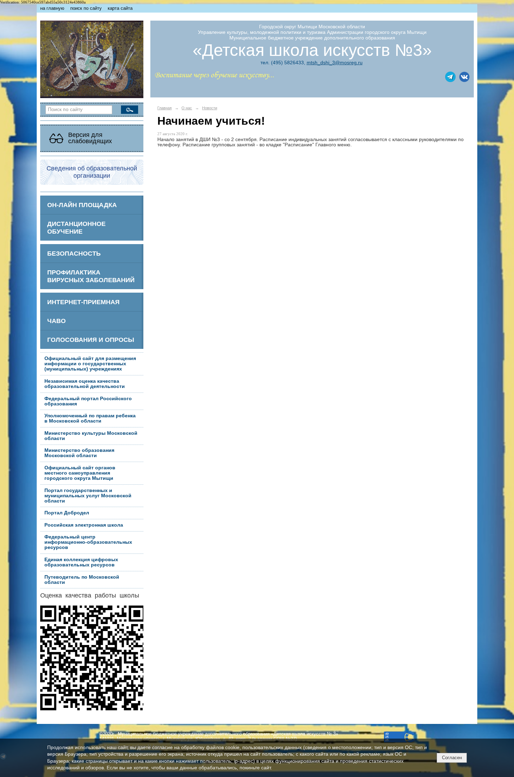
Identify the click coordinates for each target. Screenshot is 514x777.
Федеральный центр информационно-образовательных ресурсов (88, 542)
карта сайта (120, 8)
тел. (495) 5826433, (282, 62)
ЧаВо (56, 320)
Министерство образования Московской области (79, 453)
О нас (186, 108)
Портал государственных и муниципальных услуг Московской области (87, 496)
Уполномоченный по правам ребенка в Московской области (90, 418)
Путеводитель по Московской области (81, 579)
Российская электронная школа (83, 525)
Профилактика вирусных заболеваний (91, 276)
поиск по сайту (86, 8)
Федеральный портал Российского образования (88, 401)
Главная (164, 108)
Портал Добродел (66, 512)
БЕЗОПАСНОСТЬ (74, 253)
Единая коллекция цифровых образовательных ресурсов (81, 562)
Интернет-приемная (83, 302)
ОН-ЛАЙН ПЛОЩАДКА (82, 204)
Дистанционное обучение (76, 227)
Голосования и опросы (90, 339)
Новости (209, 108)
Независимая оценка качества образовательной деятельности (84, 384)
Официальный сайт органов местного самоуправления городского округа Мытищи (79, 473)
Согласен (452, 757)
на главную (52, 8)
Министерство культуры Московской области (90, 436)
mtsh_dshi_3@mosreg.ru (335, 62)
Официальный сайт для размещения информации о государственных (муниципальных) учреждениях (90, 364)
